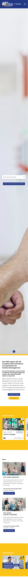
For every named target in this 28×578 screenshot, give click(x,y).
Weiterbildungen (14, 394)
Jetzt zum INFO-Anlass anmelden (14, 184)
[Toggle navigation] (25, 4)
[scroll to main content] (14, 351)
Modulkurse (14, 398)
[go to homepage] (7, 4)
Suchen (18, 4)
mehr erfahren (17, 438)
